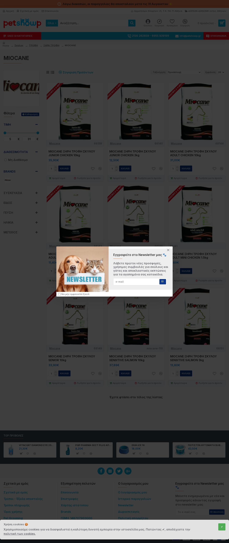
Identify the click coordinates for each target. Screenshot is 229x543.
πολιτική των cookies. (20, 533)
